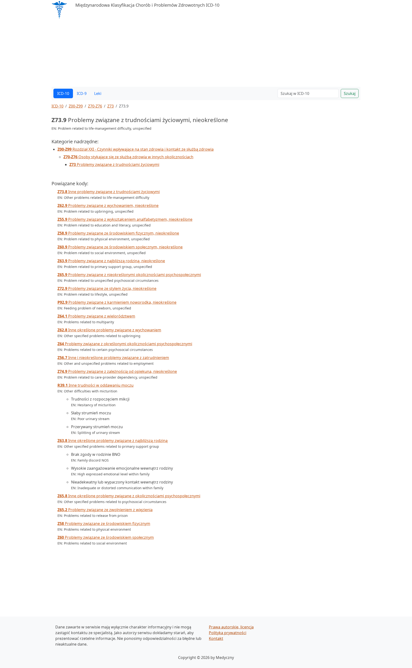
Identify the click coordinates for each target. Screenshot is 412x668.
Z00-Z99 (76, 106)
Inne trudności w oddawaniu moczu (95, 385)
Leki (97, 93)
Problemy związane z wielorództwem (96, 316)
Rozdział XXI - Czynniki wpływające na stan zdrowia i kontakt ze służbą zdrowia (135, 149)
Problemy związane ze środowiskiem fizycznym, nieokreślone (118, 233)
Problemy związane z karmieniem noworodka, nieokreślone (116, 302)
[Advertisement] (195, 53)
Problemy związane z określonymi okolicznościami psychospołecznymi (124, 343)
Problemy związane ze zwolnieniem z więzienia (105, 509)
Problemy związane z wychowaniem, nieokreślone (108, 205)
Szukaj (349, 93)
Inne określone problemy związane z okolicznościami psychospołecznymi (128, 495)
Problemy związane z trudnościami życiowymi (114, 164)
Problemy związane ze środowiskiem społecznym (105, 537)
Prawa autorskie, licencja (231, 627)
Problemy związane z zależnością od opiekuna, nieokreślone (117, 371)
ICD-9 (82, 93)
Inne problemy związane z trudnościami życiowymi (108, 191)
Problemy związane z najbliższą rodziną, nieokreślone (111, 260)
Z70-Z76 (95, 106)
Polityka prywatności (227, 632)
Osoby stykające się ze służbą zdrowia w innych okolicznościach (128, 156)
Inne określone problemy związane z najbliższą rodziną (112, 440)
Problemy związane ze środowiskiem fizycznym (103, 523)
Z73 (110, 106)
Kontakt (216, 638)
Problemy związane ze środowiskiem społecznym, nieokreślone (120, 247)
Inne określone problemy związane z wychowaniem (109, 330)
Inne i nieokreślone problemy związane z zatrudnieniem (113, 357)
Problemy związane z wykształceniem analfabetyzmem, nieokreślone (124, 219)
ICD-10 (63, 93)
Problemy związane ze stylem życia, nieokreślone (106, 288)
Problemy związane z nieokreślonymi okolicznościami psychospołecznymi (129, 274)
